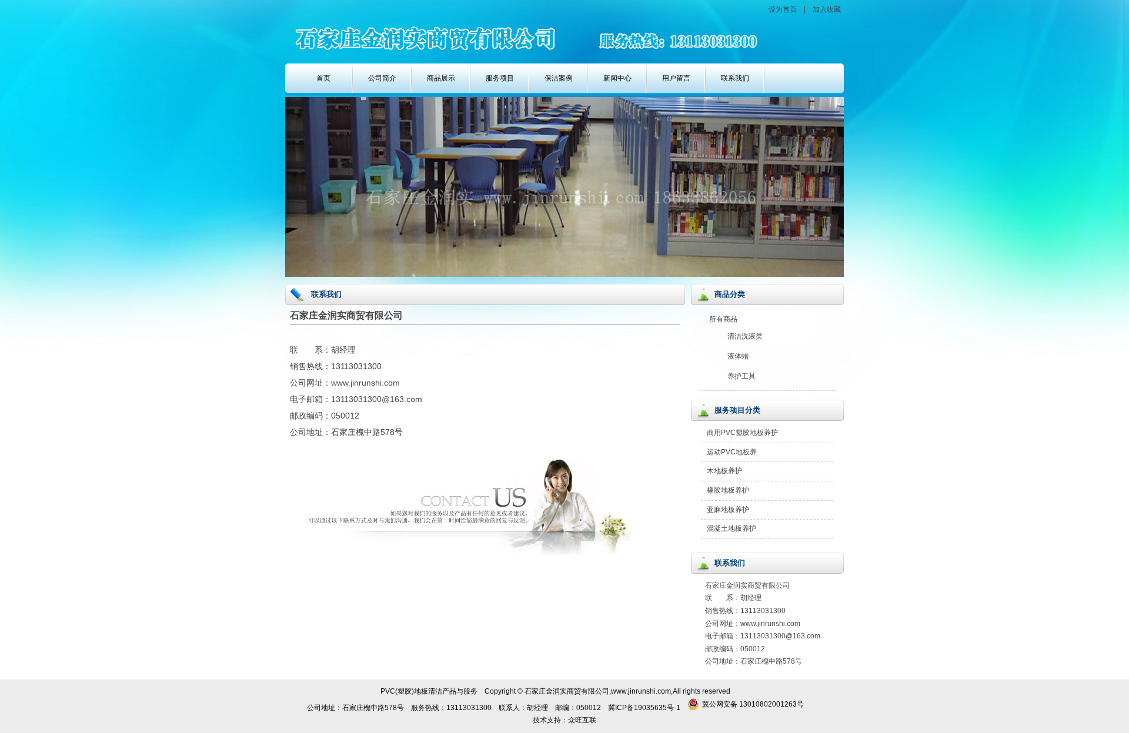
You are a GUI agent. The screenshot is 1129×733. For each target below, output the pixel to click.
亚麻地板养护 (728, 510)
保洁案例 (559, 78)
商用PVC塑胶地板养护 (742, 433)
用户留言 (676, 78)
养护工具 (741, 376)
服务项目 (500, 78)
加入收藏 (827, 9)
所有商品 (723, 319)
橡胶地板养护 (728, 490)
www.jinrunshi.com (770, 624)
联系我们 (735, 78)
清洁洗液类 (745, 336)
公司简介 (382, 78)
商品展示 (441, 78)
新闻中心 (617, 78)
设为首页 (783, 9)
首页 (323, 78)
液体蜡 (738, 356)
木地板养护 (724, 471)
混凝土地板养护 (731, 528)
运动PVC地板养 (732, 452)
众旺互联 (582, 720)
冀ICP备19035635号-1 (644, 708)
